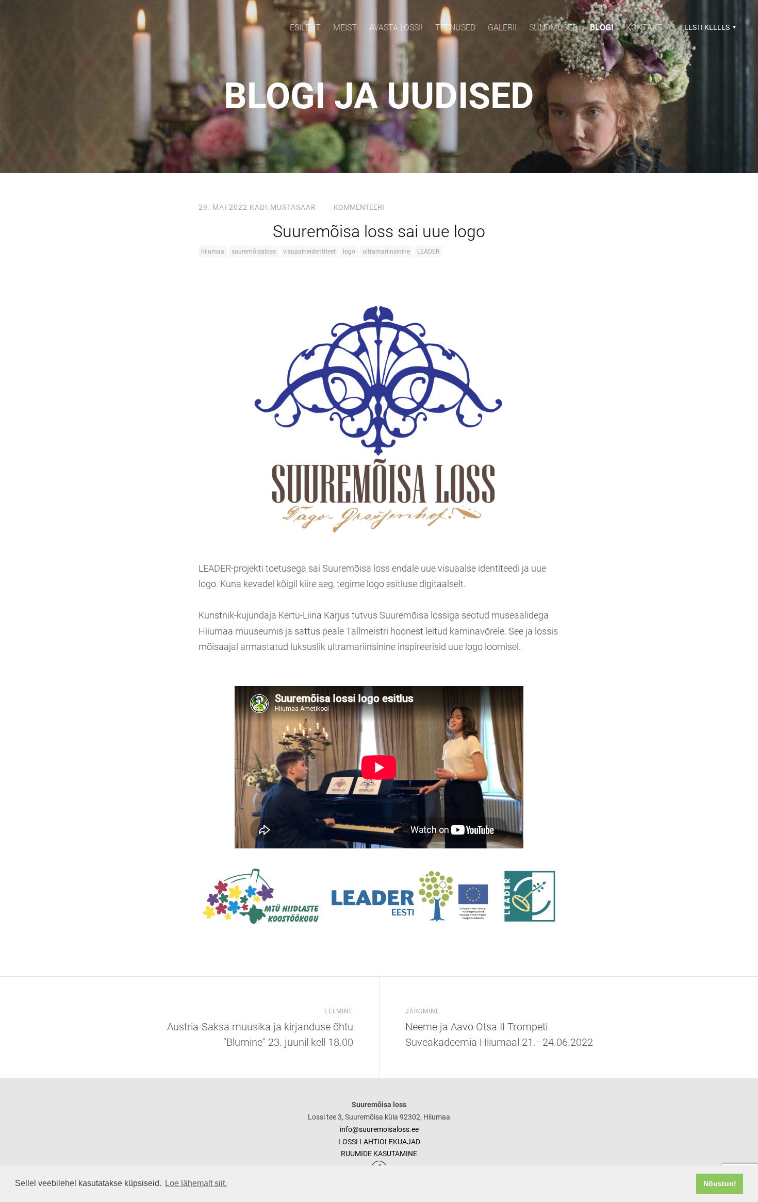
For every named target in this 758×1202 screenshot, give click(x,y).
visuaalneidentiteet (309, 251)
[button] (708, 27)
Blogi (602, 27)
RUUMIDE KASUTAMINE (379, 1153)
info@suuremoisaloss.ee (379, 1129)
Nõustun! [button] (719, 1183)
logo (349, 251)
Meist (345, 27)
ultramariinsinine (386, 251)
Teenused (455, 27)
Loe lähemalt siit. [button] (196, 1183)
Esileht (305, 27)
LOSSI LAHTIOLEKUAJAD (379, 1142)
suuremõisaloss (254, 251)
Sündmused (553, 27)
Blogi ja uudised (379, 96)
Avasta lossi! (396, 27)
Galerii (502, 27)
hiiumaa (212, 251)
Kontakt (644, 27)
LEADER (428, 251)
